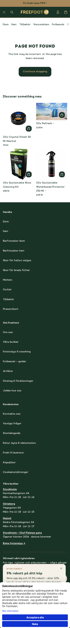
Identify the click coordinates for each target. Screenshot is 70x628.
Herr (14, 24)
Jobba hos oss (12, 390)
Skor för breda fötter (16, 270)
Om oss (8, 332)
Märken (7, 280)
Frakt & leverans (13, 453)
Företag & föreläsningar (18, 381)
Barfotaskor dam (14, 241)
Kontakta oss (11, 414)
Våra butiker (10, 342)
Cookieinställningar (15, 472)
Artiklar (8, 371)
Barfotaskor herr (13, 251)
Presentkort (10, 309)
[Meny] (4, 12)
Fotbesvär (58, 24)
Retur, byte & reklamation (19, 443)
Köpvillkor (9, 462)
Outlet (7, 290)
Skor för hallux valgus (17, 260)
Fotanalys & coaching (17, 352)
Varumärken (41, 24)
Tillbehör (25, 24)
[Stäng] (61, 568)
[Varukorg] (66, 12)
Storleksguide (11, 433)
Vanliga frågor (12, 423)
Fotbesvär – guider (14, 361)
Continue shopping (35, 71)
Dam (6, 24)
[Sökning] (12, 12)
